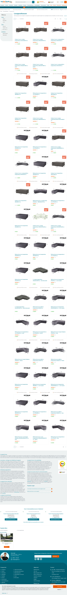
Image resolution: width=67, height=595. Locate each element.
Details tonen (4, 593)
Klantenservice (36, 569)
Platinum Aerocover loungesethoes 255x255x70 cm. (21, 280)
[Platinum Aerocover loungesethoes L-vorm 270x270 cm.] (58, 245)
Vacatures (35, 577)
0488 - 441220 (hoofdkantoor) (58, 569)
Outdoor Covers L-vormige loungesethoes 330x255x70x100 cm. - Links (40, 227)
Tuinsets (6, 5)
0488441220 (58, 580)
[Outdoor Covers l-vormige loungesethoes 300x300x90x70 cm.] (40, 109)
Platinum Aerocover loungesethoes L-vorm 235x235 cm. (40, 148)
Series (15, 576)
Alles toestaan (59, 586)
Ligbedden (3, 582)
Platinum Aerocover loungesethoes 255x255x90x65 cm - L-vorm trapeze (57, 307)
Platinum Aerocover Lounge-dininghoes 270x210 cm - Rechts (22, 360)
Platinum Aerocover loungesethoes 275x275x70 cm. (21, 385)
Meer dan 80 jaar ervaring (5, 9)
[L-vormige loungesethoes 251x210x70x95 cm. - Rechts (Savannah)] (22, 297)
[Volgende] (18, 19)
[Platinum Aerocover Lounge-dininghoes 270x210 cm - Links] (58, 322)
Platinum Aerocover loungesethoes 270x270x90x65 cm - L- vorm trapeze (58, 385)
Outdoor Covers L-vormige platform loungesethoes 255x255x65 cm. (57, 40)
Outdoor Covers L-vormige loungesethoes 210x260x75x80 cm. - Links (21, 65)
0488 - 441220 (64, 9)
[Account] (58, 2)
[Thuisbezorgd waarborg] (51, 2)
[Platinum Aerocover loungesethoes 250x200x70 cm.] (22, 216)
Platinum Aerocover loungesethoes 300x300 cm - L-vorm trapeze (39, 385)
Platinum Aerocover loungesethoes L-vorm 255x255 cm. (58, 201)
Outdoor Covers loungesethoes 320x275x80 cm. (56, 174)
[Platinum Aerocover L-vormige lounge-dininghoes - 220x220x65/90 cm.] (40, 191)
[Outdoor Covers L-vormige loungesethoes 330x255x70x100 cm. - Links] (40, 216)
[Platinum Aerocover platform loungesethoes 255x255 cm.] (40, 297)
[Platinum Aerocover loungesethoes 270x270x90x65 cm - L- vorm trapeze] (58, 375)
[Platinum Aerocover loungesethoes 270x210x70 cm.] (22, 245)
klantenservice (29, 481)
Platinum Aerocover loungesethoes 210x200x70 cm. (21, 148)
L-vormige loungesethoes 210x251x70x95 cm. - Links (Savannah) (40, 280)
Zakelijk (35, 579)
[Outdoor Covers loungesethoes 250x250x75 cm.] (22, 109)
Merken (54, 5)
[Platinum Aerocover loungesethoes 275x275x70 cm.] (22, 375)
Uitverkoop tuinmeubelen (19, 571)
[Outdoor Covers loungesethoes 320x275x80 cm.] (58, 164)
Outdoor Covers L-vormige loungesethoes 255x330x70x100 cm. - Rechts (58, 227)
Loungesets (2, 5)
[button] (6, 17)
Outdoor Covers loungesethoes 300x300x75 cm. (20, 201)
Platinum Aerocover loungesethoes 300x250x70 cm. (21, 412)
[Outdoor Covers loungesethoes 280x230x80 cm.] (58, 84)
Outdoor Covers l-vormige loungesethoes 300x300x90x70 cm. (39, 119)
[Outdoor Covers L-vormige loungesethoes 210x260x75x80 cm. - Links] (22, 55)
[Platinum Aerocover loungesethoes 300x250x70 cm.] (22, 402)
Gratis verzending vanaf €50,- (43, 9)
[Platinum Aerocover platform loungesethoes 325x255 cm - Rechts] (58, 350)
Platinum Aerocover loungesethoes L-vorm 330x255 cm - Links (22, 333)
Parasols (24, 5)
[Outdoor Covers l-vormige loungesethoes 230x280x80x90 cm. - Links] (58, 137)
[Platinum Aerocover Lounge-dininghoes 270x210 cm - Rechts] (22, 350)
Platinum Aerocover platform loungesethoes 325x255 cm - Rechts (57, 360)
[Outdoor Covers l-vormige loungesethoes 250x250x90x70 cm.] (40, 30)
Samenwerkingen (37, 580)
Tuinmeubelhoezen (30, 5)
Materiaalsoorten (17, 572)
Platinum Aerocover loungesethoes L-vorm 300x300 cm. (40, 412)
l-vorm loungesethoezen (20, 530)
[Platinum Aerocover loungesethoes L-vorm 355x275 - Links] (58, 427)
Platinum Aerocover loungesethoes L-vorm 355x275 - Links (58, 437)
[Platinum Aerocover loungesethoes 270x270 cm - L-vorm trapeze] (58, 270)
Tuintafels (15, 5)
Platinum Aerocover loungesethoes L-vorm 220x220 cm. (40, 94)
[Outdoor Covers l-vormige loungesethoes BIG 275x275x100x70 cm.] (58, 109)
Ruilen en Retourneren (38, 574)
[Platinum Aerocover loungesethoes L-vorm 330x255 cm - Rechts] (40, 322)
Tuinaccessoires (43, 5)
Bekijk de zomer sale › (40, 7)
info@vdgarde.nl (57, 576)
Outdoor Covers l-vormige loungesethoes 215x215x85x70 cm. (21, 40)
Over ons (35, 571)
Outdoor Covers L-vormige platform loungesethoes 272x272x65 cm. (57, 65)
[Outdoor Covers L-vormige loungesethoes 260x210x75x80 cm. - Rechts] (40, 55)
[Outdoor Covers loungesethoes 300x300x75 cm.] (22, 191)
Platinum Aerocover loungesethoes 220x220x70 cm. (39, 174)
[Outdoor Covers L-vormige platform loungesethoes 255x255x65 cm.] (58, 30)
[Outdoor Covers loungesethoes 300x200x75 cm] (22, 84)
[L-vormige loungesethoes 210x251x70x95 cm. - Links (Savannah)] (40, 270)
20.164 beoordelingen (42, 2)
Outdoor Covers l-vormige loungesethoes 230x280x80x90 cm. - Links (57, 148)
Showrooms (59, 5)
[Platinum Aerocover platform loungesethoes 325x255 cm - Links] (58, 402)
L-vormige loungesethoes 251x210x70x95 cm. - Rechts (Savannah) (22, 307)
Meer (51, 5)
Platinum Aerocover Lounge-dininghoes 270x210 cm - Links (58, 333)
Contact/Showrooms (56, 9)
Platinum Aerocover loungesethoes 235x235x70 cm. (39, 255)
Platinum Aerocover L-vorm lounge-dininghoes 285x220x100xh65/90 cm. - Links (22, 438)
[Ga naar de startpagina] (6, 2)
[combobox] (24, 2)
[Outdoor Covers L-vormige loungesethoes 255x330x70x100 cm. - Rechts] (58, 216)
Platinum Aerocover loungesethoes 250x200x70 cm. (21, 226)
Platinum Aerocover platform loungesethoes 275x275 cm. (38, 360)
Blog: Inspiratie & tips (38, 572)
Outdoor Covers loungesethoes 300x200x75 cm (20, 94)
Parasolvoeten (4, 579)
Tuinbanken (20, 5)
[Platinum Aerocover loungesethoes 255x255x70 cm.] (22, 270)
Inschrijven (55, 556)
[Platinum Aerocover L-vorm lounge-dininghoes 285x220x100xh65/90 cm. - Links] (22, 427)
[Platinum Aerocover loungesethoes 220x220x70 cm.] (40, 164)
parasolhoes (4, 493)
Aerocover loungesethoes (4, 530)
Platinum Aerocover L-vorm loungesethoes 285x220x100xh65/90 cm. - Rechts (40, 438)
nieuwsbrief (45, 481)
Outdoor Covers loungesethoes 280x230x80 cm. (56, 94)
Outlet (48, 5)
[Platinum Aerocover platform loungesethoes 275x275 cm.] (40, 350)
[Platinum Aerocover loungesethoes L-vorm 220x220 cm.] (40, 84)
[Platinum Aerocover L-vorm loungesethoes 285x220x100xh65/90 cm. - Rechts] (40, 427)
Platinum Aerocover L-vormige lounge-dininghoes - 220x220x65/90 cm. (40, 201)
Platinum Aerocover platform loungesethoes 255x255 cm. (38, 307)
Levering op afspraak (17, 9)
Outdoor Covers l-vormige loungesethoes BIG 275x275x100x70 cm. (57, 119)
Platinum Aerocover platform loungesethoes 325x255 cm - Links (57, 412)
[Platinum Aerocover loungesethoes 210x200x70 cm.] (22, 137)
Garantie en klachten (37, 576)
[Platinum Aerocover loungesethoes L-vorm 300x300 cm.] (40, 402)
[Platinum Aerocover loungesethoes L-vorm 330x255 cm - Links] (22, 322)
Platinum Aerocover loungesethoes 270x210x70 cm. (21, 255)
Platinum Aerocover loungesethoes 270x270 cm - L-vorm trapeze (57, 280)
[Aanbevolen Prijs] (62, 19)
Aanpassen (59, 589)
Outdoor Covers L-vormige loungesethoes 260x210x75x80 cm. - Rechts (39, 65)
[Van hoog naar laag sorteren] (66, 18)
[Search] (33, 2)
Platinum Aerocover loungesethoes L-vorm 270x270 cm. (58, 255)
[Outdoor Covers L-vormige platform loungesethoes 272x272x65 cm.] (58, 55)
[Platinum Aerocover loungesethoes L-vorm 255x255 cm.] (58, 191)
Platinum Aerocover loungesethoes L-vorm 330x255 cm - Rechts (40, 333)
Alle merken (16, 577)
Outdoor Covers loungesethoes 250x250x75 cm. (20, 119)
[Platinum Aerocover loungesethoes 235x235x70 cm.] (40, 245)
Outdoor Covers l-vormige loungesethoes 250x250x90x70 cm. (39, 40)
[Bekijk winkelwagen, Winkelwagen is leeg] (65, 2)
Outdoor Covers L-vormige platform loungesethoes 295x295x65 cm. (21, 174)
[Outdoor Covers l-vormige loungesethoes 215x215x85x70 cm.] (22, 30)
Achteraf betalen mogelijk (29, 9)
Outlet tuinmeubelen (18, 569)
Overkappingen (37, 5)
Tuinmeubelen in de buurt (19, 574)
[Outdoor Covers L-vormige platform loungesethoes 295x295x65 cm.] (22, 164)
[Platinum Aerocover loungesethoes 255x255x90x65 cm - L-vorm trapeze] (58, 297)
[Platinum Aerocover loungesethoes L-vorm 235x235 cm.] (40, 137)
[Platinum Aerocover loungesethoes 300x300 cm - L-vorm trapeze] (40, 375)
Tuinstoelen (11, 5)
